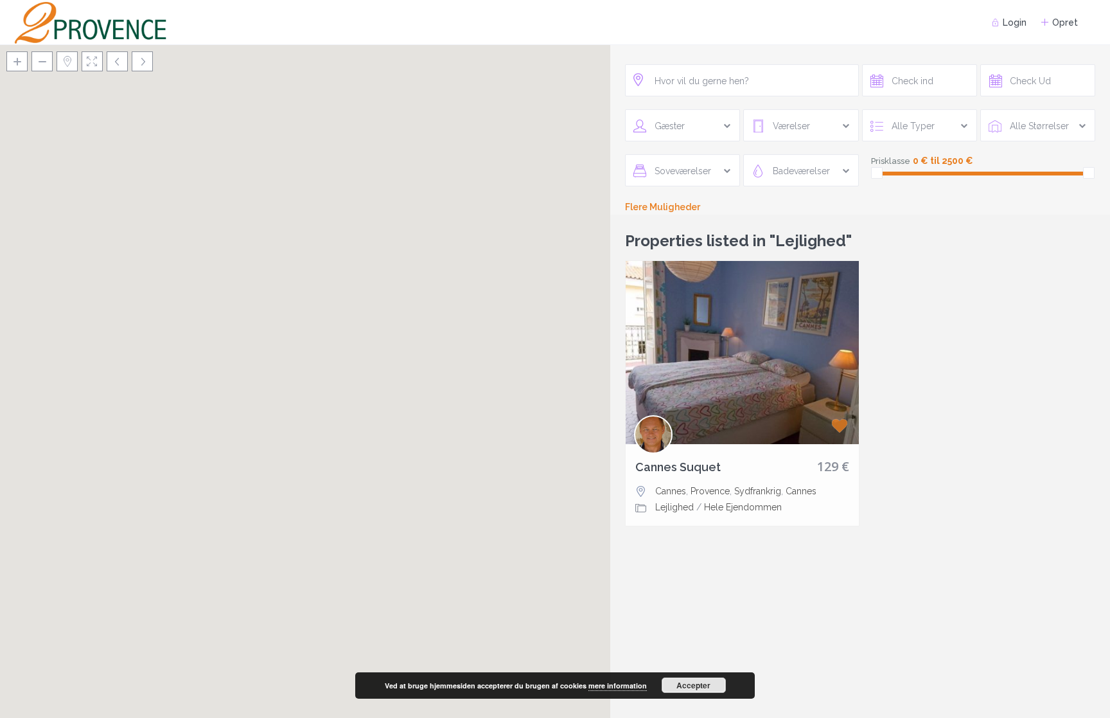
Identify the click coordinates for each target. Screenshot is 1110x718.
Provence (710, 491)
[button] (305, 366)
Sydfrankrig (757, 491)
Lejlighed (674, 507)
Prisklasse (890, 161)
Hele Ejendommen (743, 507)
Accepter (693, 685)
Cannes (670, 491)
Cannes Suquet (678, 467)
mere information (617, 685)
